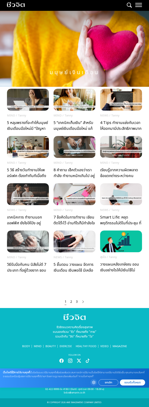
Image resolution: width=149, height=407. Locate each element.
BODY (26, 346)
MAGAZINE (120, 346)
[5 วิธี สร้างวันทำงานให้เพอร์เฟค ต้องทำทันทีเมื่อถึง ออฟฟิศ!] (28, 158)
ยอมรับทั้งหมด (132, 382)
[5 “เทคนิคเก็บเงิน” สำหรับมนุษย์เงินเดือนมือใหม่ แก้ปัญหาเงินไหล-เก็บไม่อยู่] (74, 111)
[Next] (83, 301)
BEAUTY (50, 346)
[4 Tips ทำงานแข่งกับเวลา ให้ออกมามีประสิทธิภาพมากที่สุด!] (121, 111)
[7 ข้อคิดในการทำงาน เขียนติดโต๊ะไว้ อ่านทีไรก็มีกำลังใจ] (74, 205)
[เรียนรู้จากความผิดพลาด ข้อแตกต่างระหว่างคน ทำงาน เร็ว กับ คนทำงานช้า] (121, 158)
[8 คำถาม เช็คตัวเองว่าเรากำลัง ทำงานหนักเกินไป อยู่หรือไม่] (74, 158)
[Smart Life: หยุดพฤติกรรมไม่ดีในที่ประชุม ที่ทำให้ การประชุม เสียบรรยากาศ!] (121, 205)
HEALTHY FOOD (86, 346)
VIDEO (104, 346)
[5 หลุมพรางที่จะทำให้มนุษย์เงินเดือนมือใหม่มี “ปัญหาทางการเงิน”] (28, 111)
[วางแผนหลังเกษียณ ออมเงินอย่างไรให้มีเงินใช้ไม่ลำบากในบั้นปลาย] (121, 253)
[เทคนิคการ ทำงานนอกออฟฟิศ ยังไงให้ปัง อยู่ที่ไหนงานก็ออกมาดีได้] (28, 205)
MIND (38, 346)
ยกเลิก (108, 382)
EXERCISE (66, 346)
